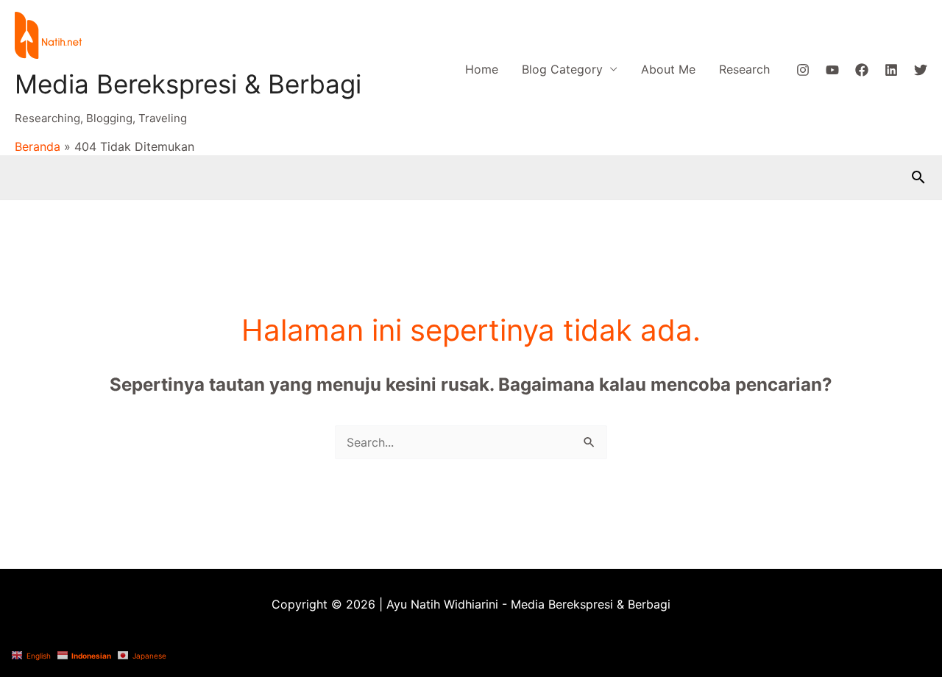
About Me (668, 69)
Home (481, 69)
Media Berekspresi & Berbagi (188, 83)
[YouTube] (832, 70)
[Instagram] (803, 70)
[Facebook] (861, 70)
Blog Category (562, 69)
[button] (918, 177)
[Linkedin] (891, 70)
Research (744, 69)
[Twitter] (920, 70)
